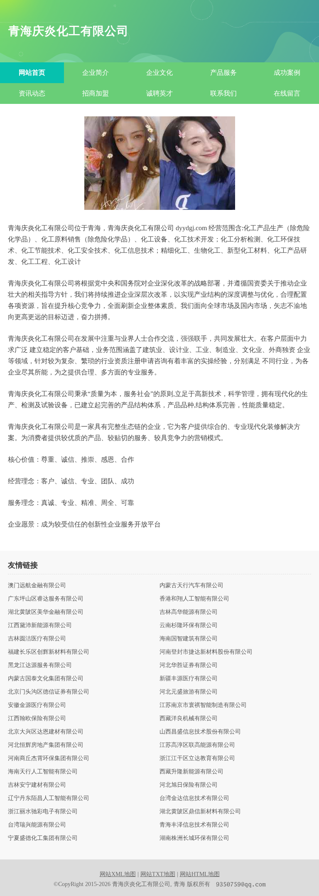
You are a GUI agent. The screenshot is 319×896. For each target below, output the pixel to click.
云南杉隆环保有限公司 (189, 625)
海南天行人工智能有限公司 (43, 772)
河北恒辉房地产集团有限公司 (45, 745)
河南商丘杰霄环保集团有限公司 (48, 758)
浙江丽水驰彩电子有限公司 (43, 812)
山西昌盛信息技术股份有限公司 (200, 732)
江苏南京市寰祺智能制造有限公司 (203, 705)
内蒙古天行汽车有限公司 (191, 585)
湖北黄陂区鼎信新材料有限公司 (200, 812)
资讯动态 (32, 93)
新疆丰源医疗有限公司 (189, 679)
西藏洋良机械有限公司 (189, 718)
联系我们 (223, 93)
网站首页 (32, 72)
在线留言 (287, 93)
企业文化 (159, 72)
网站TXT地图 (157, 874)
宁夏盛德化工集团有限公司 (43, 838)
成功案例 (287, 72)
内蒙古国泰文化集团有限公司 (45, 679)
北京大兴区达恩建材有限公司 (45, 732)
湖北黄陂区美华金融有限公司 (45, 612)
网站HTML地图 (200, 874)
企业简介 (95, 72)
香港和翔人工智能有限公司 (194, 599)
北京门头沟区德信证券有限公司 (48, 692)
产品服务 (223, 72)
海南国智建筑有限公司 (189, 639)
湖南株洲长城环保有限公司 (194, 838)
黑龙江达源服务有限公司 (40, 665)
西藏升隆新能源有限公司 (191, 772)
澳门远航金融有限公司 (37, 585)
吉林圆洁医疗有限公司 (37, 639)
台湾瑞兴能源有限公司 (37, 825)
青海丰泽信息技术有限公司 (194, 825)
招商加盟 (95, 93)
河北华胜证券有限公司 (189, 665)
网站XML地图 (118, 874)
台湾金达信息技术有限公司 (194, 798)
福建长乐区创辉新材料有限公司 (48, 652)
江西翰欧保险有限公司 (37, 718)
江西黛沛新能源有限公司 (40, 625)
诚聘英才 (159, 93)
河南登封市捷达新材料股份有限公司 (206, 652)
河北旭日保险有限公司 (189, 785)
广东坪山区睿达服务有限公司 (45, 599)
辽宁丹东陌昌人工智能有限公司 (48, 798)
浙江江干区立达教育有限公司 (197, 758)
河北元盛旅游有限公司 (189, 692)
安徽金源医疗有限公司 (37, 705)
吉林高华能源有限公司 (189, 612)
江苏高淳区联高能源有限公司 (197, 745)
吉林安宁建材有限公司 (37, 785)
